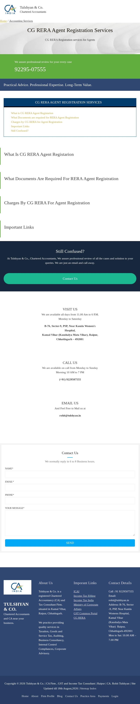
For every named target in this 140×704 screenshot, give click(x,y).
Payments (103, 696)
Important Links (20, 126)
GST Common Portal (85, 613)
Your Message (14, 508)
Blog (60, 696)
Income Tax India (84, 600)
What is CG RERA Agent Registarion (32, 113)
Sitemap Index (88, 688)
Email (9, 481)
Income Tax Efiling (85, 595)
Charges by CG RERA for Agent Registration (36, 121)
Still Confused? (19, 130)
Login (115, 696)
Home (25, 696)
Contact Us (71, 696)
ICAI (76, 591)
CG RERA (79, 617)
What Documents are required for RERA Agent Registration (45, 117)
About (34, 696)
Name (8, 468)
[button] (70, 543)
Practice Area (87, 696)
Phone (9, 494)
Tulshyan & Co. (31, 7)
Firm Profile (48, 696)
